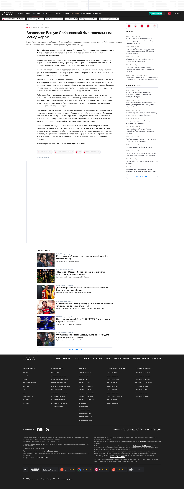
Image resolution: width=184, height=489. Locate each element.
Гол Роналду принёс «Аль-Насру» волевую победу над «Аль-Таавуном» (141, 140)
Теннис (25, 379)
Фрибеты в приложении (59, 376)
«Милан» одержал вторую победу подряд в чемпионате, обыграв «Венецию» (141, 114)
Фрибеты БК (83, 403)
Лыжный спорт (28, 396)
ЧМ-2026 (26, 403)
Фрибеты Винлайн (85, 413)
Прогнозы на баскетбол (143, 382)
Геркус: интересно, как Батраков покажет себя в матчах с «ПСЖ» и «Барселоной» (141, 154)
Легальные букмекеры (59, 393)
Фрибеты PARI (83, 406)
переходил (72, 144)
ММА (24, 393)
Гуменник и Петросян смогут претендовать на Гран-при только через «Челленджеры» (141, 78)
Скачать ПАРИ (112, 372)
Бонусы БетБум (84, 376)
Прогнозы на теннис (142, 379)
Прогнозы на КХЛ (141, 393)
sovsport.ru (141, 441)
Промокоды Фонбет (86, 386)
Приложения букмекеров (116, 368)
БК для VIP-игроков (58, 396)
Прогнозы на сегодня (143, 368)
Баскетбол (27, 399)
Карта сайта (156, 358)
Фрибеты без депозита (59, 382)
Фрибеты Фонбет (85, 410)
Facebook (46, 157)
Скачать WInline (113, 376)
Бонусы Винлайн (85, 372)
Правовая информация (141, 358)
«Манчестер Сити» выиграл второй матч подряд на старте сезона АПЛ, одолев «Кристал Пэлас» (140, 51)
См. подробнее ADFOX (117, 457)
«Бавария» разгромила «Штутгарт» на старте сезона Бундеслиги (139, 60)
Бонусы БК (82, 368)
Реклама (87, 358)
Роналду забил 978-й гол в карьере (139, 147)
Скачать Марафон (113, 386)
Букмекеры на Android (59, 403)
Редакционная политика (102, 358)
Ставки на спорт (57, 368)
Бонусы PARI (83, 379)
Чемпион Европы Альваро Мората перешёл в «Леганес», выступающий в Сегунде (140, 69)
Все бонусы (55, 372)
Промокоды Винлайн (86, 393)
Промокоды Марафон (86, 399)
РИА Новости (146, 446)
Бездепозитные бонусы (59, 379)
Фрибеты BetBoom (85, 416)
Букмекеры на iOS (57, 406)
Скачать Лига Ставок (114, 396)
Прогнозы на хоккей (142, 376)
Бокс (25, 389)
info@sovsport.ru (52, 451)
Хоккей (25, 376)
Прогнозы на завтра (142, 396)
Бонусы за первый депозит (60, 386)
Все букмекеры (56, 389)
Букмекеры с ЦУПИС (58, 399)
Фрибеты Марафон (85, 420)
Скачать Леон (112, 389)
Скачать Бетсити (113, 393)
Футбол (29, 27)
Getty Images (137, 446)
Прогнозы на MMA (141, 386)
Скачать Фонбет (112, 382)
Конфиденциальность (122, 358)
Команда (77, 358)
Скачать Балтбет (113, 403)
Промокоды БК (84, 382)
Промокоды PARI (85, 389)
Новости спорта (29, 368)
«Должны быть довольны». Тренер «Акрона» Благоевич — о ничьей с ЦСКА (141, 170)
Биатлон (26, 386)
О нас (58, 358)
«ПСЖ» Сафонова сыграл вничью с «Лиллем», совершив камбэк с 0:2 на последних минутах (139, 41)
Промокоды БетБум (86, 396)
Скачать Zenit (112, 399)
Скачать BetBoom (113, 379)
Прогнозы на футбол (142, 372)
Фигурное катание (29, 382)
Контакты (66, 358)
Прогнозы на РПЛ (141, 389)
